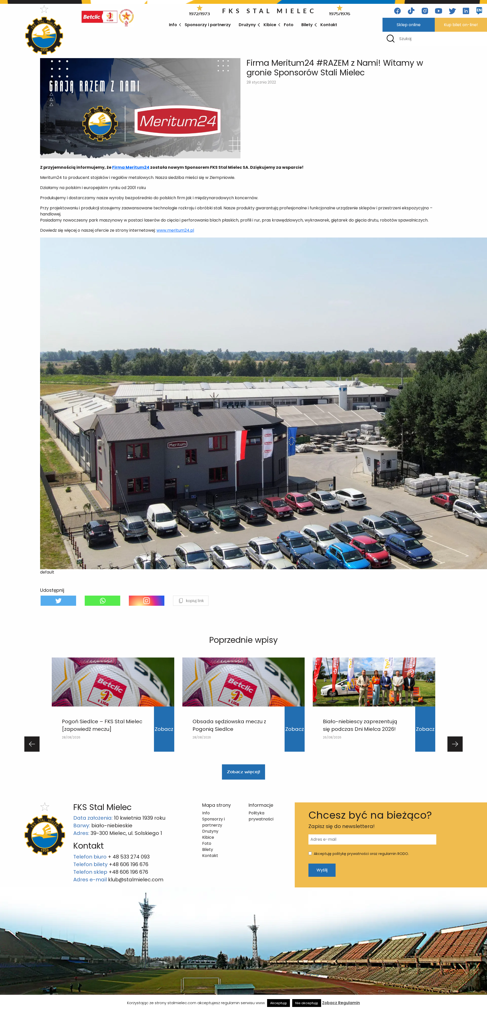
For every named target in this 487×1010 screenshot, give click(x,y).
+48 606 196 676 (128, 864)
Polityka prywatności (261, 816)
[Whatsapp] (102, 601)
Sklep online (409, 25)
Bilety (307, 25)
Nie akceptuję (306, 1003)
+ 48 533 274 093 (129, 856)
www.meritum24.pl (175, 230)
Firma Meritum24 (130, 167)
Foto (288, 25)
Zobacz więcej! (243, 772)
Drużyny (247, 25)
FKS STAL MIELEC (269, 10)
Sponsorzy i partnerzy (208, 25)
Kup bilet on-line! (461, 25)
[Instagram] (146, 601)
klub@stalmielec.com (135, 879)
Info (173, 25)
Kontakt (328, 25)
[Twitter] (58, 601)
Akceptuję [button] (278, 1003)
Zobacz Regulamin (341, 1002)
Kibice (270, 25)
